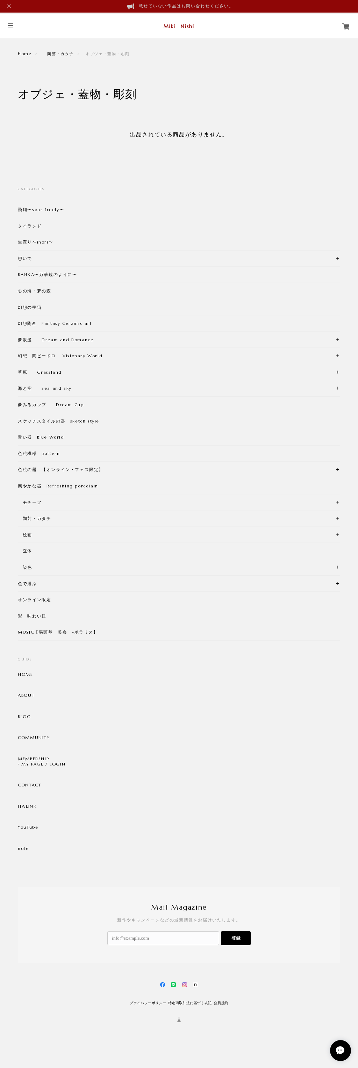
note (23, 848)
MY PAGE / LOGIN (43, 764)
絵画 (25, 534)
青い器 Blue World (41, 437)
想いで (25, 258)
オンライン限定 (34, 599)
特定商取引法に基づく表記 (190, 1003)
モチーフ (30, 502)
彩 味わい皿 (32, 616)
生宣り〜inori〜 (35, 242)
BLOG (24, 716)
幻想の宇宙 (32, 307)
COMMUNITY (34, 737)
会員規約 (221, 1003)
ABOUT (26, 695)
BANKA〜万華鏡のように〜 (47, 274)
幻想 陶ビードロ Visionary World (60, 355)
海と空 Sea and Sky (45, 388)
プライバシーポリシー (148, 1003)
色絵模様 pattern (39, 453)
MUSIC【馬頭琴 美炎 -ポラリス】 (58, 632)
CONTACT (29, 785)
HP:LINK (27, 806)
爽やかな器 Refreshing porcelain (58, 485)
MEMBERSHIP (33, 758)
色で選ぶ (27, 583)
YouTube (28, 827)
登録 (236, 938)
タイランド (30, 226)
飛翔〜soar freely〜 (41, 209)
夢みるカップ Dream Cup (51, 404)
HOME (25, 674)
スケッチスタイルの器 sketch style (58, 421)
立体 (25, 550)
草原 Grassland (40, 372)
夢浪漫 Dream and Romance (55, 339)
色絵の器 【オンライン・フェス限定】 (60, 469)
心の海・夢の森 (37, 290)
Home (24, 53)
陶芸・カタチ (58, 53)
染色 (25, 567)
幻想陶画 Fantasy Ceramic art (55, 323)
